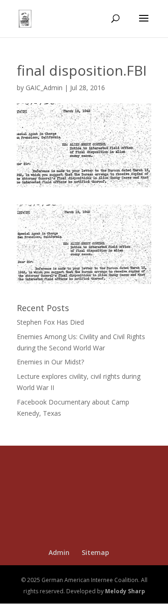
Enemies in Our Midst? (50, 361)
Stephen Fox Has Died (50, 322)
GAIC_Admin (44, 87)
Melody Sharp (125, 591)
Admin (59, 552)
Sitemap (95, 552)
